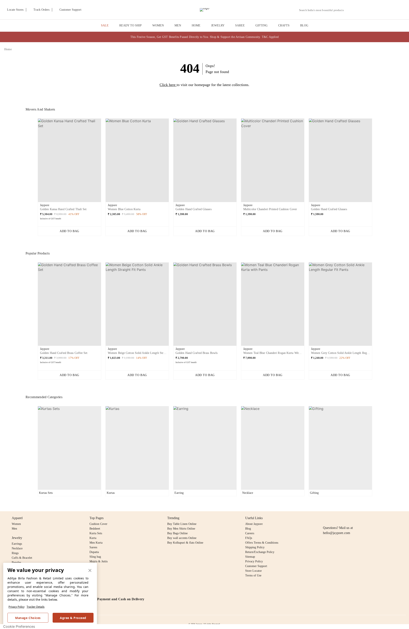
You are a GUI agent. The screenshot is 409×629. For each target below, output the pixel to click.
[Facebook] (333, 518)
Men (14, 528)
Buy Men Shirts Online (181, 528)
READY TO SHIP (130, 25)
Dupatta (94, 552)
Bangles (16, 562)
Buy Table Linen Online (181, 524)
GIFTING (261, 25)
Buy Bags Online (177, 533)
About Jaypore (254, 524)
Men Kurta (95, 542)
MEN (177, 25)
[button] (359, 9)
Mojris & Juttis (98, 561)
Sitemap (250, 556)
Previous (34, 162)
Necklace (17, 548)
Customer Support (256, 566)
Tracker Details (36, 607)
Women (16, 524)
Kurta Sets (95, 533)
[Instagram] (325, 518)
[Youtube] (350, 518)
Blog (248, 528)
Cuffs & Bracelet (22, 557)
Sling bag (95, 556)
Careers (249, 533)
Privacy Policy (16, 607)
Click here (168, 85)
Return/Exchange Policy (259, 552)
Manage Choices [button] (27, 618)
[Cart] (381, 10)
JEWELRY (218, 25)
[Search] (349, 10)
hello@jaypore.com (336, 533)
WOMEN (158, 25)
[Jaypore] (204, 9)
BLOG (304, 25)
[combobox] (323, 10)
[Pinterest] (358, 518)
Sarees (93, 547)
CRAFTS (283, 25)
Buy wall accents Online (181, 538)
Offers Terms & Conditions (261, 542)
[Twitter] (342, 518)
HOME (196, 25)
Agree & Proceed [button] (73, 618)
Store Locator (253, 570)
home (8, 49)
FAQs (248, 538)
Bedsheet (94, 528)
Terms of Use (253, 575)
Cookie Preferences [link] (19, 626)
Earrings (17, 543)
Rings (15, 553)
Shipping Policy (255, 547)
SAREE (240, 25)
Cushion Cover (98, 524)
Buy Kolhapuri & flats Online (185, 542)
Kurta (92, 538)
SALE (105, 25)
